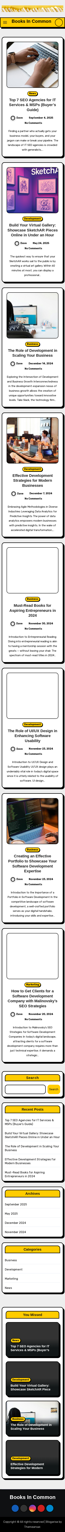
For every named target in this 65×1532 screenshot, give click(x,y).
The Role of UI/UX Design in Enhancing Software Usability (32, 736)
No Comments (33, 123)
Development (32, 218)
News (32, 93)
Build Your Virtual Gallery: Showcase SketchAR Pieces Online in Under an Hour (32, 230)
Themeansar (32, 1527)
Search (32, 1078)
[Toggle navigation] (5, 22)
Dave (19, 117)
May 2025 (11, 1213)
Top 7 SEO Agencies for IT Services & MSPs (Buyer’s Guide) (32, 105)
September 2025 (16, 1204)
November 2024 (15, 1232)
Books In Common (31, 21)
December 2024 (15, 1223)
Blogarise (52, 1521)
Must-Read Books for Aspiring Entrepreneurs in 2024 (32, 610)
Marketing (32, 984)
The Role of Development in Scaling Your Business (31, 1426)
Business (32, 344)
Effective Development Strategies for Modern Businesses (32, 480)
